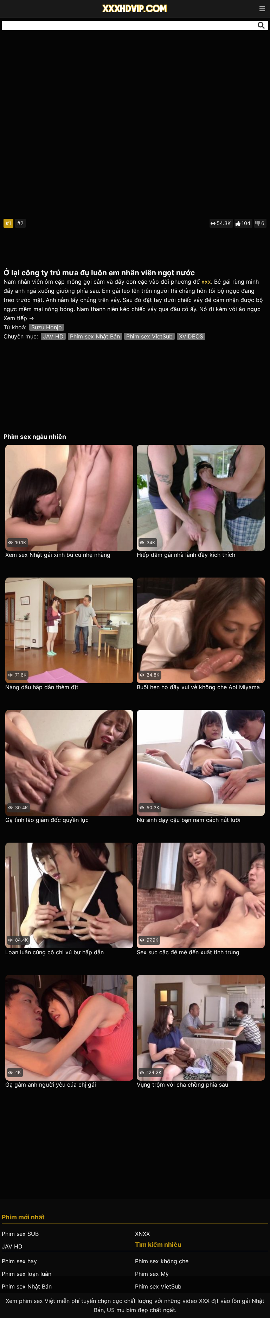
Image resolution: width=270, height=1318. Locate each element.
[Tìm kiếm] (261, 25)
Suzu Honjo (46, 327)
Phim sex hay (19, 1261)
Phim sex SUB (20, 1233)
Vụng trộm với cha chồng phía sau (182, 1084)
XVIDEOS (191, 336)
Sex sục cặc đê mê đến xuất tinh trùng (188, 952)
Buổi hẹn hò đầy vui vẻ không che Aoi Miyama (198, 687)
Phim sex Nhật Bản (95, 336)
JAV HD (53, 336)
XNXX (142, 1233)
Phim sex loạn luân (26, 1273)
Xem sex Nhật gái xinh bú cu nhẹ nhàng (57, 554)
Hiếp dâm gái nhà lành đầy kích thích (186, 554)
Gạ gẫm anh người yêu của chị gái (50, 1084)
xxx (206, 281)
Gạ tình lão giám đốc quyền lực (47, 819)
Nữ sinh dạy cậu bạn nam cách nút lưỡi (188, 819)
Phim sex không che (161, 1261)
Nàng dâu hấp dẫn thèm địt (41, 687)
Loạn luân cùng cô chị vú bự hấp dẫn (54, 952)
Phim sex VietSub (149, 336)
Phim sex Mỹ (152, 1273)
